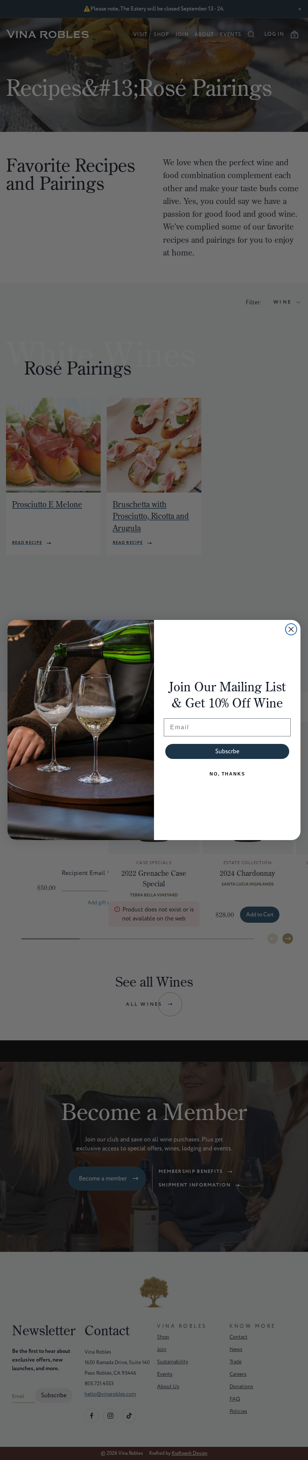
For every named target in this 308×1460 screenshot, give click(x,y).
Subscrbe (227, 751)
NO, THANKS (227, 774)
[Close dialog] (291, 629)
